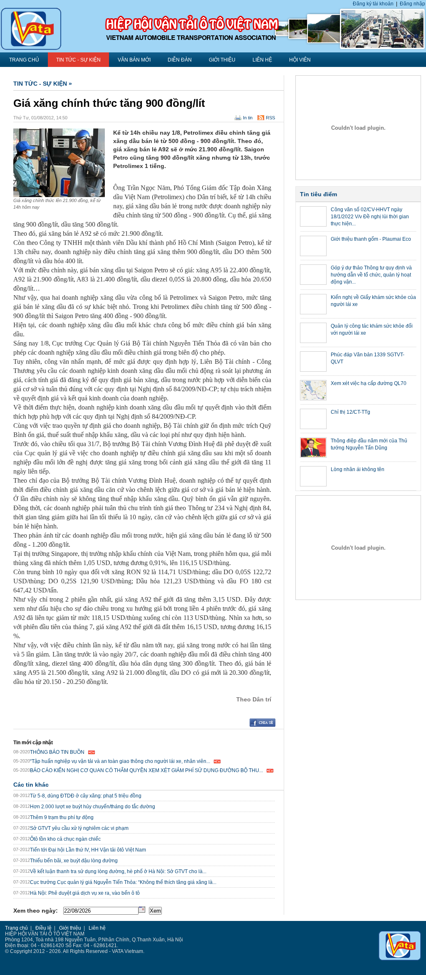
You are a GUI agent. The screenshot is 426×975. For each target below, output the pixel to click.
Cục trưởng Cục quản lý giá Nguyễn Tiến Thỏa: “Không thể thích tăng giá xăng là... (123, 882)
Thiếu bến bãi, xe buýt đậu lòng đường (74, 861)
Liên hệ (262, 60)
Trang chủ (16, 928)
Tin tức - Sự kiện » (42, 83)
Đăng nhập (412, 4)
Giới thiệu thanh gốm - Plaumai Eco (371, 239)
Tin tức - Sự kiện (78, 60)
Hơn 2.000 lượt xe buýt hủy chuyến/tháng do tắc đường (92, 807)
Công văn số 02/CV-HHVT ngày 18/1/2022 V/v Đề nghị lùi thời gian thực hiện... (370, 217)
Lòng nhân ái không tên (357, 469)
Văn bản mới (134, 60)
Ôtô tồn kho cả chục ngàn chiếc (65, 839)
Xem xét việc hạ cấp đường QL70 (368, 383)
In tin (248, 117)
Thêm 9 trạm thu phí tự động (62, 817)
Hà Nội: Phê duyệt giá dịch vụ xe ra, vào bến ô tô (85, 893)
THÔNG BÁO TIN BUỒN (57, 752)
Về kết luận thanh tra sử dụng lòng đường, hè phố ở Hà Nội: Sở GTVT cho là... (118, 871)
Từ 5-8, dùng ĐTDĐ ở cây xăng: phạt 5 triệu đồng (85, 796)
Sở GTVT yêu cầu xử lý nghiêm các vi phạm (79, 828)
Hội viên (300, 60)
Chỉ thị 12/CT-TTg (350, 412)
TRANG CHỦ (24, 60)
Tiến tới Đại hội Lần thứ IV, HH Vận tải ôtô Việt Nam (88, 850)
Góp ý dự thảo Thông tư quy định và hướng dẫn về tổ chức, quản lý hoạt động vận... (371, 275)
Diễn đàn (180, 60)
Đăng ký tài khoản (373, 4)
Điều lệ (43, 928)
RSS (270, 117)
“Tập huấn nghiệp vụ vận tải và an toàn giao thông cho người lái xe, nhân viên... (120, 761)
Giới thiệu (222, 60)
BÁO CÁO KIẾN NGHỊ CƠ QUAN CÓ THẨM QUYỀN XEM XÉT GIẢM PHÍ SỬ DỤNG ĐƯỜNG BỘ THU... (146, 770)
